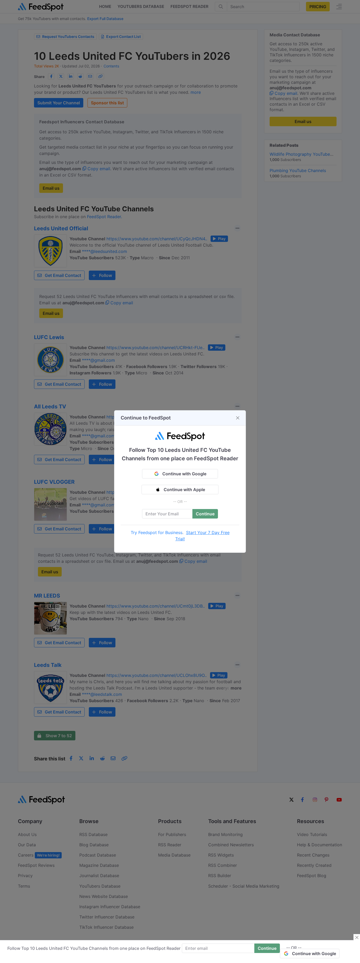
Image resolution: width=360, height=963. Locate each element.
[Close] (238, 418)
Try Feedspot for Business (156, 532)
